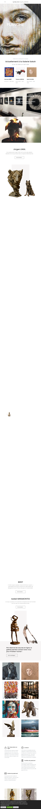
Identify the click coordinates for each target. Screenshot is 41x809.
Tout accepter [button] (9, 807)
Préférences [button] (3, 807)
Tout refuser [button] (16, 807)
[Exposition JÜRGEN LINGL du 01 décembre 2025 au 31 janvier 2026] (29, 796)
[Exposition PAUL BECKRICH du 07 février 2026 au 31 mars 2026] (12, 796)
